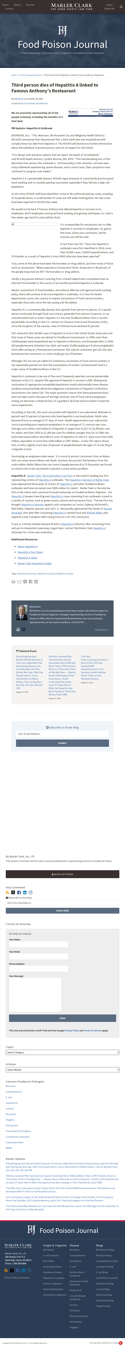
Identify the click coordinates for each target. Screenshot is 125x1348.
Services (30, 4)
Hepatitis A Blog (104, 1283)
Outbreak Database (53, 1289)
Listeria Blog (103, 1289)
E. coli (9, 1097)
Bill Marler (19, 98)
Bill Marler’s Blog (105, 1249)
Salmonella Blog (105, 1300)
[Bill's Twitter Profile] (23, 629)
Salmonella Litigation (54, 1294)
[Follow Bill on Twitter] (13, 892)
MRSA (9, 1147)
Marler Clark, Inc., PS (15, 1253)
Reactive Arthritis (79, 1316)
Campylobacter (14, 1091)
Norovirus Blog (104, 1294)
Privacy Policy (72, 1030)
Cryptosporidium (14, 1142)
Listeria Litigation (52, 1283)
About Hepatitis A (28, 546)
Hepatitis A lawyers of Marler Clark (89, 480)
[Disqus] (62, 798)
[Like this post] (30, 582)
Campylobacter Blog (107, 1260)
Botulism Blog (103, 1255)
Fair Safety (48, 1260)
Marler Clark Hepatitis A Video (35, 563)
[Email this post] (19, 582)
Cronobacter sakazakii (17, 1136)
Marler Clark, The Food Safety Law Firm (49, 475)
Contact (9, 8)
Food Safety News (52, 1266)
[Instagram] (30, 892)
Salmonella (12, 1125)
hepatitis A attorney (26, 573)
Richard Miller (94, 512)
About (17, 4)
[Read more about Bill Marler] (18, 630)
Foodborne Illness (52, 1272)
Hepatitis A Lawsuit (46, 573)
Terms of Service (93, 1030)
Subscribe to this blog (20, 897)
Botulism (11, 1085)
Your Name (14, 939)
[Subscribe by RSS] (7, 892)
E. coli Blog (102, 1272)
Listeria (10, 1108)
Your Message (16, 976)
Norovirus (11, 1114)
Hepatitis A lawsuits (32, 504)
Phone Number (17, 963)
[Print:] (13, 581)
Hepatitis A (45, 480)
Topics (109, 4)
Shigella (10, 1119)
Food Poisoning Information (30, 75)
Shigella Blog (103, 1306)
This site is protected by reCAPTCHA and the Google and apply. (58, 1030)
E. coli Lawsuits (51, 1255)
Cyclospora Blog (104, 1266)
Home (5, 4)
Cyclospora (75, 1260)
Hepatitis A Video (27, 557)
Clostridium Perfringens (18, 1131)
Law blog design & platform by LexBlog (103, 1343)
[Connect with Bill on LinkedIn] (25, 892)
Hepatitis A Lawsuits (53, 1277)
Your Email (14, 951)
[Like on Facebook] (19, 892)
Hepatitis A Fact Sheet (30, 552)
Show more (101, 629)
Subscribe (109, 8)
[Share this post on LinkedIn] (36, 582)
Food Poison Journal (69, 1230)
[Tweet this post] (25, 582)
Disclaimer (25, 1277)
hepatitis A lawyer (65, 573)
